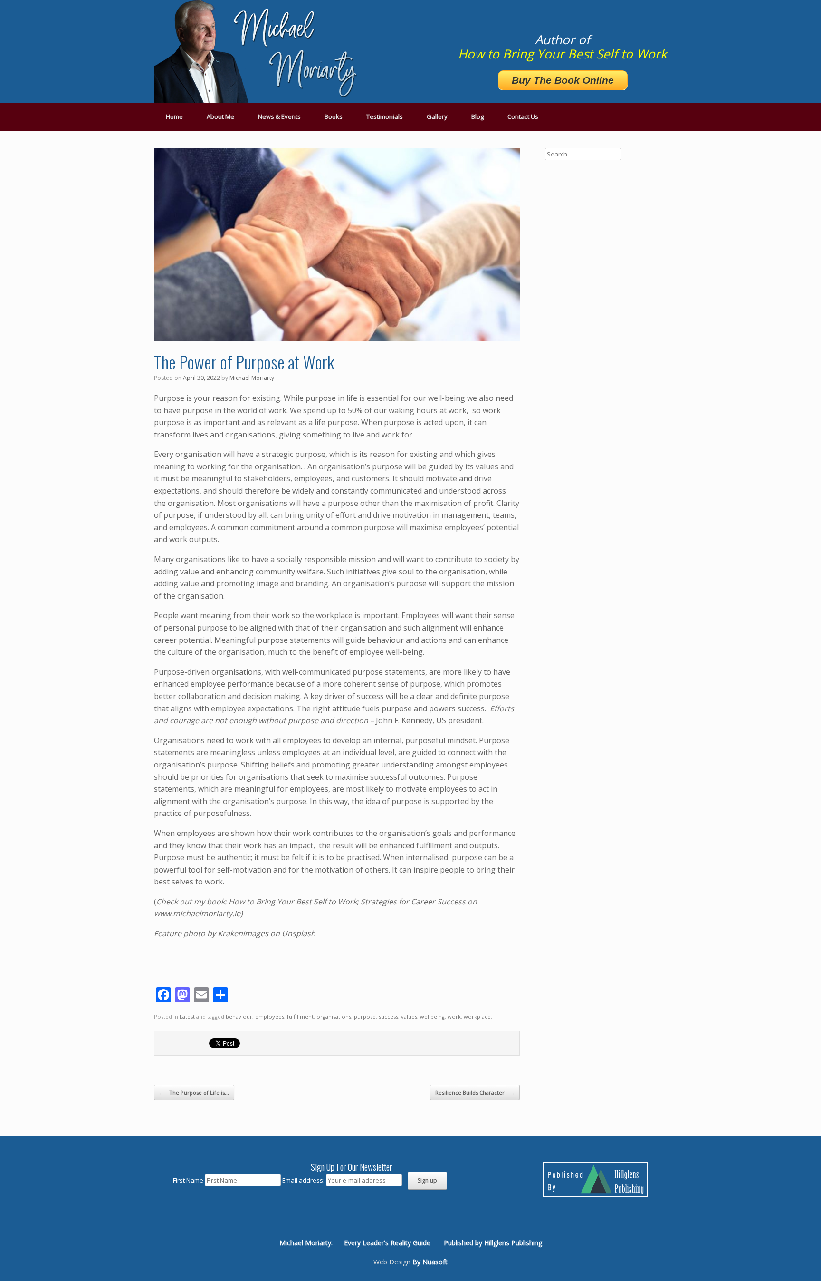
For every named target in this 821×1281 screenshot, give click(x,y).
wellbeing (432, 1016)
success (388, 1016)
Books (334, 116)
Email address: (304, 1180)
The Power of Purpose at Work (244, 361)
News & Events (279, 116)
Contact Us (522, 116)
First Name (188, 1180)
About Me (220, 116)
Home (174, 116)
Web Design (391, 1261)
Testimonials (384, 116)
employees (269, 1016)
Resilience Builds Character (475, 1092)
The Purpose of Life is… (194, 1092)
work (454, 1016)
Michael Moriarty (251, 378)
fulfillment (300, 1016)
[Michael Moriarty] (258, 51)
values (409, 1016)
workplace (477, 1016)
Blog (477, 116)
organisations (333, 1016)
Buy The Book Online (563, 80)
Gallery (437, 116)
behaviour (239, 1016)
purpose (365, 1016)
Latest (187, 1016)
